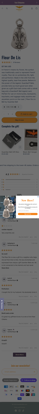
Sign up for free (27, 213)
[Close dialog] (38, 196)
